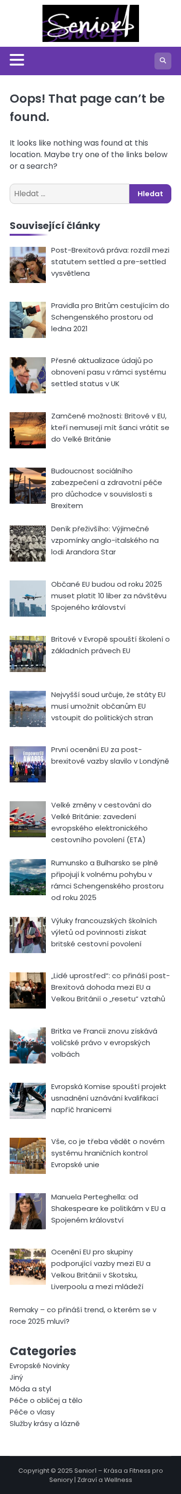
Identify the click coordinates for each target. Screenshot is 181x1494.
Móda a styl (30, 1389)
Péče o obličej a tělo (46, 1400)
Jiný (16, 1377)
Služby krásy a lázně (45, 1423)
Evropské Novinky (40, 1365)
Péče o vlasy (32, 1412)
